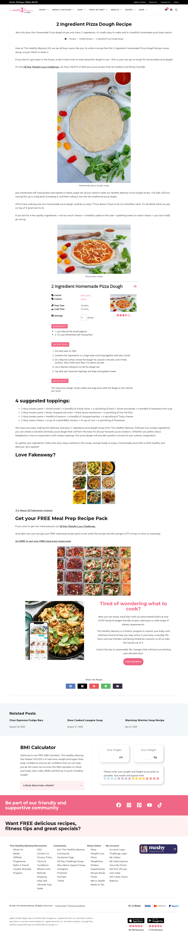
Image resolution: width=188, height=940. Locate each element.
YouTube (61, 876)
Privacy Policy (44, 857)
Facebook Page (65, 857)
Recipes (128, 10)
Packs (94, 876)
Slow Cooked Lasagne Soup (85, 720)
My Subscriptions (118, 861)
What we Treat (97, 10)
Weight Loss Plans (61, 10)
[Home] (65, 39)
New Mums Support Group (71, 865)
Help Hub (42, 880)
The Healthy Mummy (21, 845)
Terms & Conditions (76, 906)
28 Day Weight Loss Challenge (41, 66)
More (141, 10)
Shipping (42, 876)
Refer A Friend (139, 2)
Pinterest (62, 872)
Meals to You (97, 884)
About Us (153, 2)
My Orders (114, 857)
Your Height (114, 750)
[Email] (117, 686)
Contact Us (165, 2)
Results (115, 10)
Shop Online (94, 845)
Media (16, 853)
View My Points (118, 865)
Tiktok (60, 880)
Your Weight (148, 750)
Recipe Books (98, 872)
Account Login (117, 849)
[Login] (171, 10)
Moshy (42, 10)
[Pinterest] (94, 686)
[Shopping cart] (165, 9)
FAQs (176, 2)
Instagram (62, 868)
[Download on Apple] (136, 920)
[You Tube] (149, 805)
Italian (84, 299)
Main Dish (86, 295)
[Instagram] (129, 805)
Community (59, 845)
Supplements (98, 868)
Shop (80, 10)
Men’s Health (98, 880)
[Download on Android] (155, 920)
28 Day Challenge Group (70, 861)
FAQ (39, 849)
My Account (112, 845)
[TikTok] (160, 805)
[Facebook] (70, 686)
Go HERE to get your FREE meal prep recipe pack (43, 541)
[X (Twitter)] (82, 686)
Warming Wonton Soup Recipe (144, 720)
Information (40, 845)
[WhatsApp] (106, 686)
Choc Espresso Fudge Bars (26, 720)
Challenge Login (118, 853)
